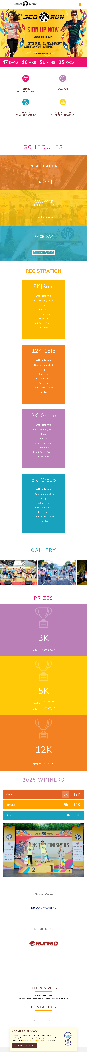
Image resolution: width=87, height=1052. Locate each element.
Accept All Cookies (24, 1046)
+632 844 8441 (45, 1014)
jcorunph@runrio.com (44, 1018)
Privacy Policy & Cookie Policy (33, 1040)
